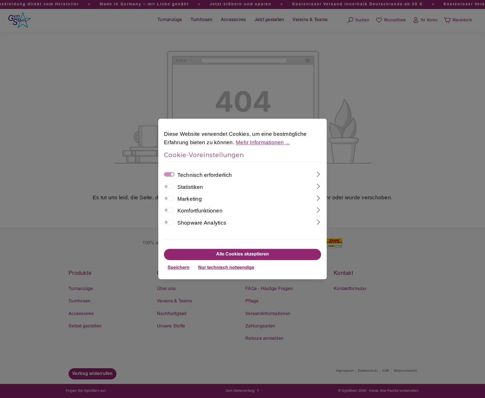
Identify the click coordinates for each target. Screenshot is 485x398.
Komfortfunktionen (200, 211)
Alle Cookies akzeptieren (242, 254)
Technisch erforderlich (204, 175)
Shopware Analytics (202, 223)
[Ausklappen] (318, 174)
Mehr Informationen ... (263, 143)
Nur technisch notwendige (226, 268)
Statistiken (190, 187)
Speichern (178, 268)
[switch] (169, 186)
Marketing (189, 199)
